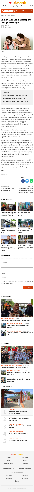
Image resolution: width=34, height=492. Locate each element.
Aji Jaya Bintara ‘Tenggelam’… (18, 440)
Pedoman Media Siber (25, 469)
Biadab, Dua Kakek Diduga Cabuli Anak (14, 98)
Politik (19, 439)
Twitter (26, 475)
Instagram (9, 478)
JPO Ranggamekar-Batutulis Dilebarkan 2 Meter (8, 230)
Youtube (26, 478)
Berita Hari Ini (4, 318)
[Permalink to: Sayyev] (2, 26)
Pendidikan (19, 365)
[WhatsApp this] (31, 181)
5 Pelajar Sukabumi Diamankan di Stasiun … (18, 326)
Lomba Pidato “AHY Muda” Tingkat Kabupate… (18, 380)
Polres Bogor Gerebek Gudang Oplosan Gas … (19, 419)
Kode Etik (25, 457)
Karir (8, 460)
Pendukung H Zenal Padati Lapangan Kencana (8, 188)
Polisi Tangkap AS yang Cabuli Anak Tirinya (15, 101)
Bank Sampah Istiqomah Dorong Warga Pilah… (16, 320)
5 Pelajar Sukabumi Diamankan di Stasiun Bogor (24, 214)
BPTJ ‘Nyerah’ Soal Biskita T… (18, 433)
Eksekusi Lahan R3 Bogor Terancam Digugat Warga (25, 230)
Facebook (9, 475)
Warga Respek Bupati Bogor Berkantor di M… (18, 412)
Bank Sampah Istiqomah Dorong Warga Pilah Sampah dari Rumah (8, 214)
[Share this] (23, 181)
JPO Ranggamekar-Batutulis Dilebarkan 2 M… (20, 333)
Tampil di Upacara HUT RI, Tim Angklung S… (15, 367)
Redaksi (25, 460)
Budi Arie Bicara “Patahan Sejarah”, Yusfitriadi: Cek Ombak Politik (8, 247)
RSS (18, 481)
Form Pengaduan (8, 469)
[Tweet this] (27, 181)
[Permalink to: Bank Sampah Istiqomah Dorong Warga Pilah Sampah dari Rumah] (17, 308)
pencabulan (4, 174)
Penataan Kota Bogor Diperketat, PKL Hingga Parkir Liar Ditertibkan (25, 247)
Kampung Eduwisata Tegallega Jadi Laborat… (18, 373)
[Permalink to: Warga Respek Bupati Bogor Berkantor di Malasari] (17, 398)
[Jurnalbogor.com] (17, 2)
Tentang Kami (8, 466)
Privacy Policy (8, 463)
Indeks (9, 457)
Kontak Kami (25, 466)
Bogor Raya (12, 318)
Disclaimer (25, 463)
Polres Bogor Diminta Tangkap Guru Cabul (15, 95)
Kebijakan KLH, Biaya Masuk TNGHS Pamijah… (20, 427)
